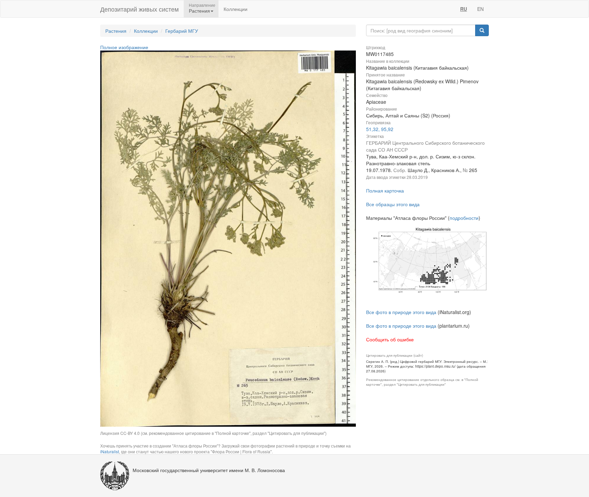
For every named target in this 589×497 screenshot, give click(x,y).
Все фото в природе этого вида (401, 312)
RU (463, 8)
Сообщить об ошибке (390, 339)
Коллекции (235, 8)
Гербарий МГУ (181, 30)
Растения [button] (199, 10)
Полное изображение (124, 47)
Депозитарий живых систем (139, 8)
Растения (115, 30)
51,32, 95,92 (379, 129)
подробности (464, 217)
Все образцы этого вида (393, 204)
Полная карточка (385, 190)
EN (480, 8)
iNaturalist (109, 451)
